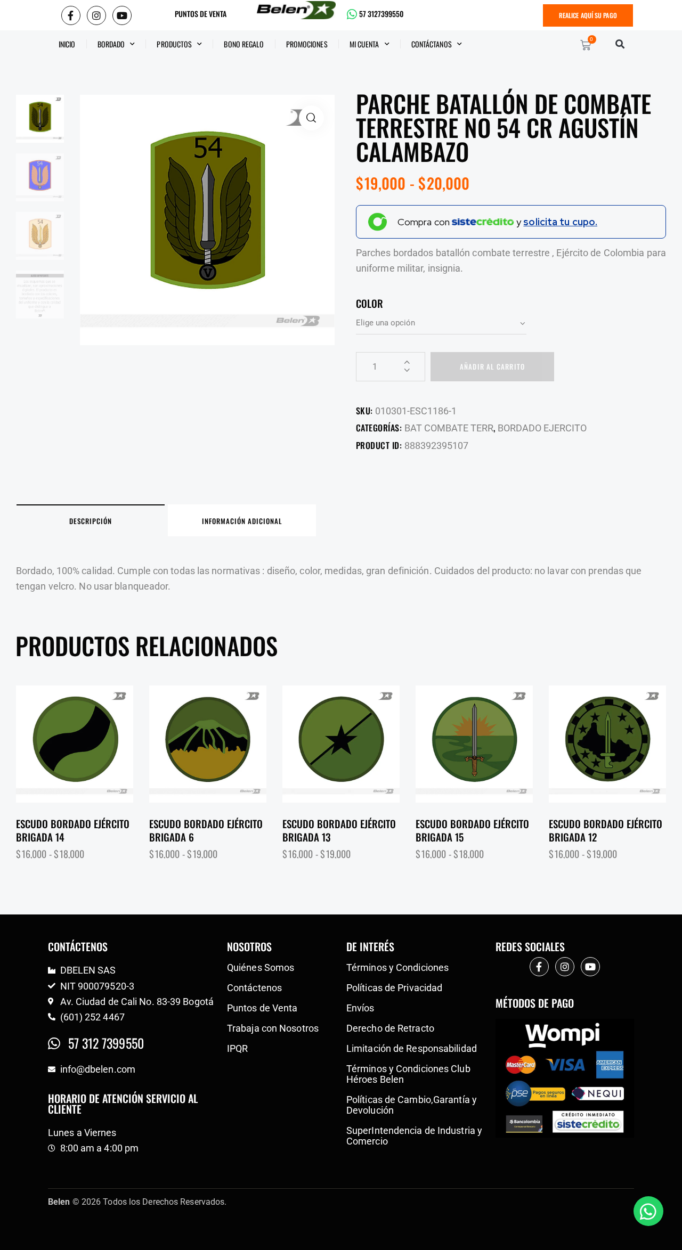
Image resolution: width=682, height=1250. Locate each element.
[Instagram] (96, 15)
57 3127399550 (381, 14)
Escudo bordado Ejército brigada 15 (472, 830)
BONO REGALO (244, 44)
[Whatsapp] (648, 1211)
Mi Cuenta (364, 44)
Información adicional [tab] (242, 521)
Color (370, 303)
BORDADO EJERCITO (542, 428)
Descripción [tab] (90, 521)
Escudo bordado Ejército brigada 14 (72, 830)
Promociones (307, 44)
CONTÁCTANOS (431, 44)
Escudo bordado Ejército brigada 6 (206, 830)
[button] (620, 44)
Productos (174, 44)
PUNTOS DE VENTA (200, 14)
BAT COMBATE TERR (448, 428)
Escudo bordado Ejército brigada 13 (339, 830)
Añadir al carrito (492, 366)
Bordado (111, 44)
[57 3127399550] (352, 14)
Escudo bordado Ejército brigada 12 (605, 830)
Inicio (67, 44)
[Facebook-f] (70, 15)
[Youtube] (122, 15)
